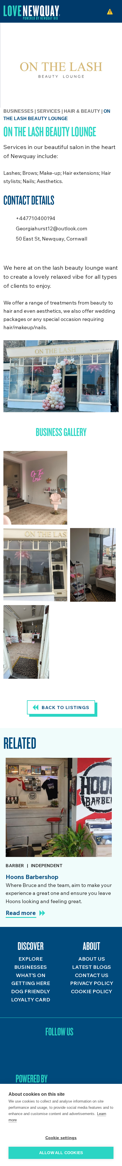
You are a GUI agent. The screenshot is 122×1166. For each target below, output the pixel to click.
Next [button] (113, 744)
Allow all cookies (61, 1153)
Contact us (91, 975)
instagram (44, 1054)
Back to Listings (65, 707)
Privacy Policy (91, 983)
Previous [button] (97, 744)
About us (91, 959)
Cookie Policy (91, 991)
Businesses (18, 111)
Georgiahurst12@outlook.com (51, 228)
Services (49, 111)
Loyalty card (30, 999)
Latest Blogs (91, 967)
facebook (75, 1054)
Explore (30, 959)
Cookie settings (61, 1138)
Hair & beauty (82, 111)
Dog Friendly (30, 991)
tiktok (59, 1054)
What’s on (30, 975)
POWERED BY (31, 1078)
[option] (58, 840)
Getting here (30, 983)
